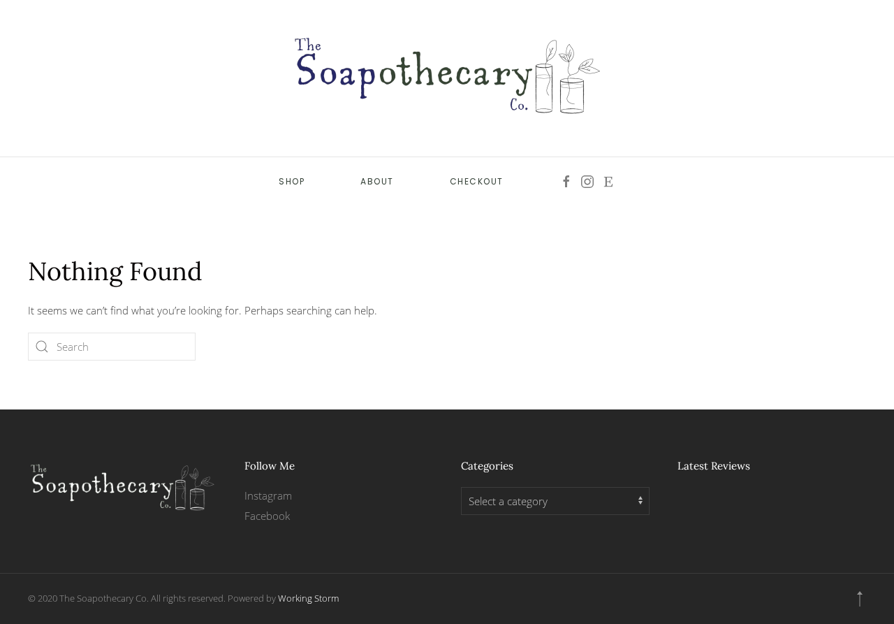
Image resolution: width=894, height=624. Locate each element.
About (377, 181)
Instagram (268, 495)
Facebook (267, 516)
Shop (292, 181)
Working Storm (308, 598)
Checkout (477, 181)
